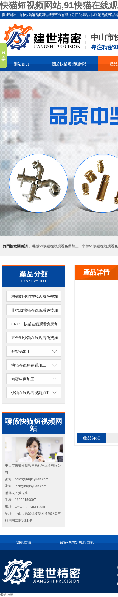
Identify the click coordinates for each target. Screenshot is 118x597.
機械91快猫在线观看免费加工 (55, 246)
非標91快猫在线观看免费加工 (34, 315)
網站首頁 (21, 64)
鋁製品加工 (20, 351)
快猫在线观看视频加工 (30, 393)
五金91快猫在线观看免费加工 (34, 343)
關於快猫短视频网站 (69, 64)
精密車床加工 (22, 379)
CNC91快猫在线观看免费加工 (34, 329)
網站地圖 (6, 595)
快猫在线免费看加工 (28, 365)
